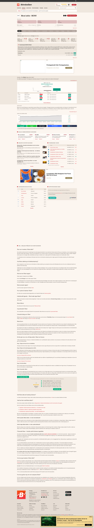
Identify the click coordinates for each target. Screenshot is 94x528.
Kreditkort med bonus (44, 508)
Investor (22, 197)
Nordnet (23, 139)
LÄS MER (88, 524)
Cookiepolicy (55, 496)
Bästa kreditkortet (44, 505)
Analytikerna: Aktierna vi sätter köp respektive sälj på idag (30, 409)
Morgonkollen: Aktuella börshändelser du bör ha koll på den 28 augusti (48, 403)
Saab (22, 199)
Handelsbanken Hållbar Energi (55, 156)
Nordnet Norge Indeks (54, 147)
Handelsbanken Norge (54, 163)
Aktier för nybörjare (45, 465)
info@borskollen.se (32, 498)
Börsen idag (19, 505)
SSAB (22, 201)
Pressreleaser (31, 31)
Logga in (74, 4)
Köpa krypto (67, 505)
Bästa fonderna (31, 509)
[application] (46, 90)
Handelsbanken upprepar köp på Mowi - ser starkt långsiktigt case (32, 411)
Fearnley (26, 99)
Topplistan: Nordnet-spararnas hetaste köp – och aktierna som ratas (32, 407)
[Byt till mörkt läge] (69, 5)
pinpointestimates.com (58, 193)
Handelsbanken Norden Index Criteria (56, 154)
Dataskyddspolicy (56, 495)
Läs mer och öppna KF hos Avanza (24, 361)
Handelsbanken (24, 193)
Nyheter (24, 31)
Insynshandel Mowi (54, 311)
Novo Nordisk (23, 191)
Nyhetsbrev (55, 492)
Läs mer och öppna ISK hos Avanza (24, 355)
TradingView (44, 478)
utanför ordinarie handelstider (50, 434)
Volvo (22, 195)
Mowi (33, 287)
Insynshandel (44, 31)
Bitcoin (66, 506)
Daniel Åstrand (43, 493)
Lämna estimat (52, 197)
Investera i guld (67, 509)
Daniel (67, 514)
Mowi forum (38, 329)
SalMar (21, 318)
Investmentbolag (31, 506)
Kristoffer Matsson (44, 495)
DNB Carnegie (27, 94)
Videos (68, 31)
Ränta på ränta (19, 509)
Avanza (19, 139)
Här (52, 397)
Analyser (57, 31)
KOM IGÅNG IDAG (57, 389)
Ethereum (66, 508)
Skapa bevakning (73, 15)
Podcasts (73, 31)
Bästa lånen (55, 505)
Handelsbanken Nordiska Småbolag (56, 152)
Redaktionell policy (56, 498)
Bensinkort (43, 509)
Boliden (22, 204)
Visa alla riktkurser (47, 102)
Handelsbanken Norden (54, 161)
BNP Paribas (27, 96)
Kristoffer (62, 514)
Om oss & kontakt (56, 493)
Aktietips (30, 505)
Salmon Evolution (32, 318)
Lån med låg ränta (56, 508)
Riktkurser (38, 31)
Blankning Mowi (48, 293)
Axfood (22, 206)
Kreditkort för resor (44, 506)
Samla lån (54, 509)
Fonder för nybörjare (20, 508)
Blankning (51, 31)
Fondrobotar (31, 508)
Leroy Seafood (70, 317)
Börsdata (50, 478)
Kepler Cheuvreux (28, 97)
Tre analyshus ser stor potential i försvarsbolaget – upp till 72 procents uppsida (33, 10)
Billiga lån (54, 506)
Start (19, 31)
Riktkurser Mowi (37, 306)
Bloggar (63, 31)
